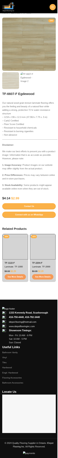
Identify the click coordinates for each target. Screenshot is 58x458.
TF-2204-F (37, 263)
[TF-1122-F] (15, 247)
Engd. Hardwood (10, 372)
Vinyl (4, 357)
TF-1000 (19, 266)
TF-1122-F (10, 263)
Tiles (4, 362)
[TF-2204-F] (43, 247)
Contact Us (29, 206)
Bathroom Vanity (10, 352)
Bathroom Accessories (12, 383)
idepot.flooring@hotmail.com (22, 322)
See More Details (15, 277)
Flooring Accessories (12, 378)
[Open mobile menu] (52, 7)
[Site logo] (8, 6)
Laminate (9, 266)
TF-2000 (46, 266)
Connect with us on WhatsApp (29, 215)
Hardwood (7, 367)
